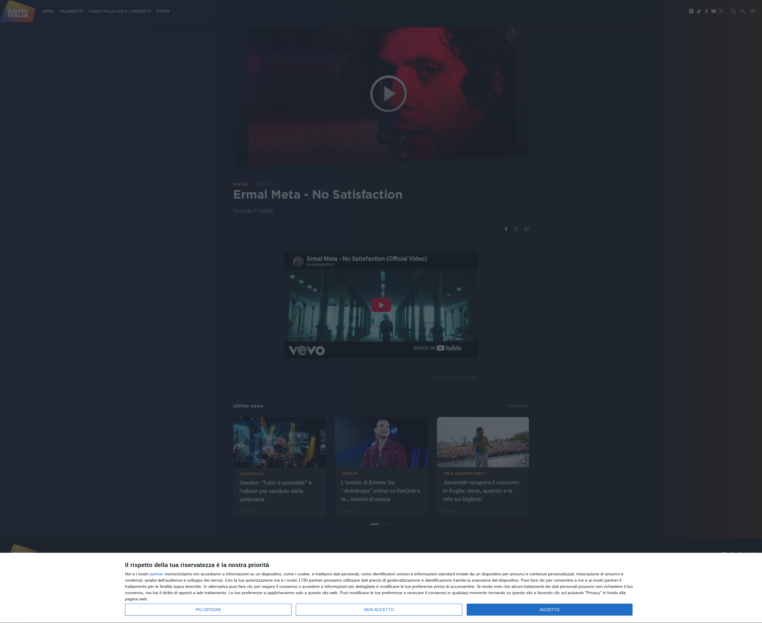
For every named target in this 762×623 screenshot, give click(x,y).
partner (156, 574)
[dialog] (381, 588)
